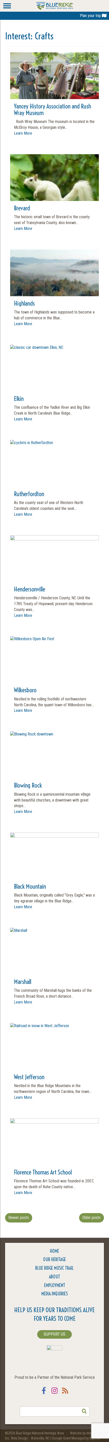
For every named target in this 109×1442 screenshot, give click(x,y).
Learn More (23, 133)
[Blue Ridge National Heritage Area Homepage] (54, 5)
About (54, 1277)
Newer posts (18, 1217)
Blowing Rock (28, 785)
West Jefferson (29, 1077)
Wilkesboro (25, 690)
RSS (65, 1393)
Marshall (22, 981)
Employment (54, 1285)
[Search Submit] (84, 1411)
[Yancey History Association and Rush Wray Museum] (54, 85)
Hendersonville (29, 589)
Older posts (91, 1217)
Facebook (44, 1393)
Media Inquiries (54, 1294)
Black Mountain (30, 886)
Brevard (22, 208)
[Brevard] (54, 198)
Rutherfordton (29, 494)
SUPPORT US (54, 1334)
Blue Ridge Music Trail (54, 1268)
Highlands (24, 303)
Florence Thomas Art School (43, 1172)
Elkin (19, 398)
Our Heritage (54, 1259)
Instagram (54, 1393)
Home (54, 1251)
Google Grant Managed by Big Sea (76, 1438)
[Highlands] (54, 293)
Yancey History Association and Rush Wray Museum (52, 109)
